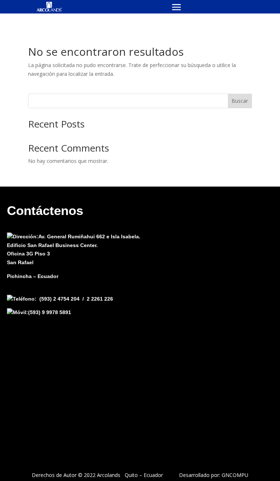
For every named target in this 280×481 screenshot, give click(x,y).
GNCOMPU (235, 475)
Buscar (240, 100)
